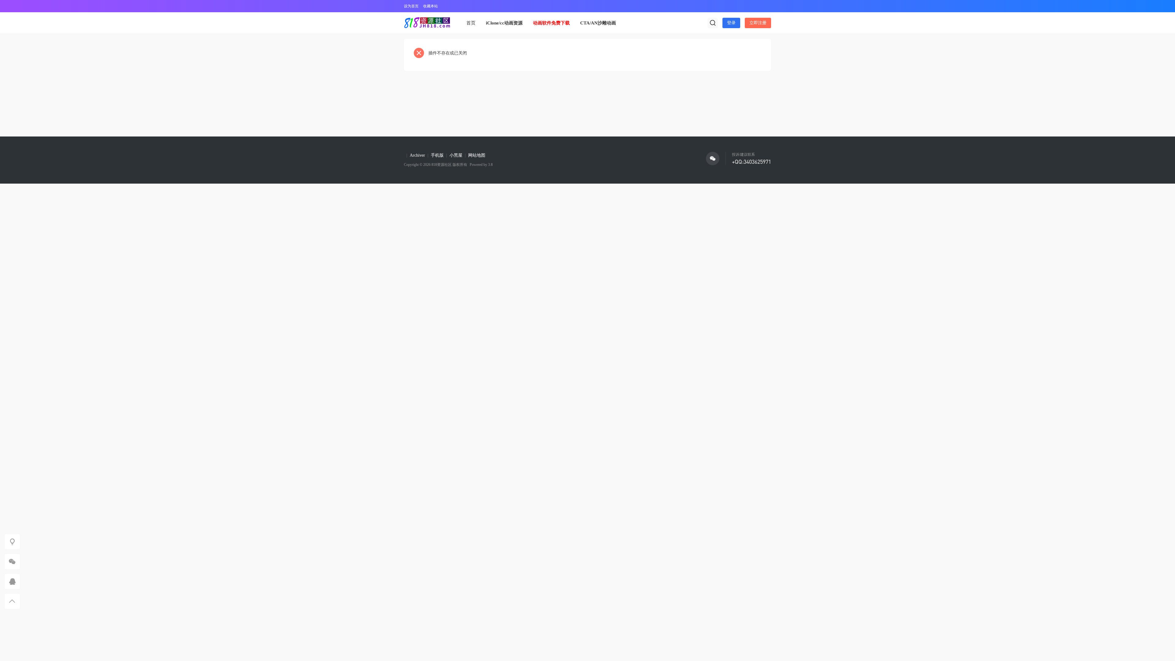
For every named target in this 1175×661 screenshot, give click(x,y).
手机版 (437, 155)
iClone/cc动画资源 (504, 23)
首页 (471, 23)
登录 (731, 23)
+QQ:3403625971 (751, 161)
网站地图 (476, 155)
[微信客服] (12, 561)
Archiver (417, 155)
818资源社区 (441, 164)
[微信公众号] (712, 158)
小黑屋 (455, 155)
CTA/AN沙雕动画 (598, 23)
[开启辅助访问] (767, 6)
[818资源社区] (427, 23)
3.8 (490, 164)
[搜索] (712, 23)
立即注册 (758, 23)
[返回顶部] (12, 601)
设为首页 (411, 6)
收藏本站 (430, 6)
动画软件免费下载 (551, 23)
